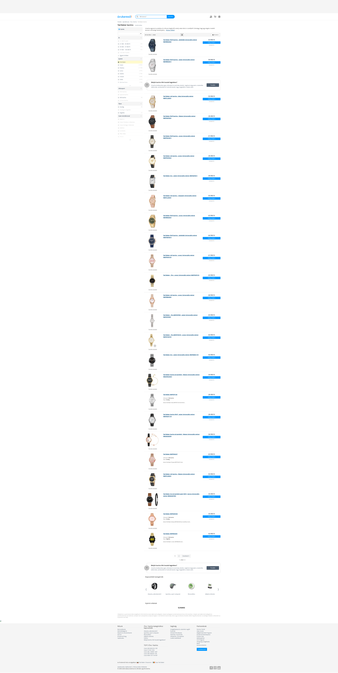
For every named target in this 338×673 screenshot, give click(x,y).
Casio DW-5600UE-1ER (150, 653)
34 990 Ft (211, 375)
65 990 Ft (211, 275)
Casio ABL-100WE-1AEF (150, 652)
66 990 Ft (211, 235)
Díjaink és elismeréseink (125, 633)
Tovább (212, 85)
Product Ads (200, 636)
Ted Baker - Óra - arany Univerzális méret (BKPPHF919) (181, 275)
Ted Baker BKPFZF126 (170, 394)
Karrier (120, 634)
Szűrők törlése (138, 25)
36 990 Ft (211, 434)
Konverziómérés (201, 645)
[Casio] (181, 607)
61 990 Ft (211, 136)
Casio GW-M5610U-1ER (150, 648)
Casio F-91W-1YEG (149, 650)
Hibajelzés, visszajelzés (177, 636)
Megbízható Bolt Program (204, 633)
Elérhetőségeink (122, 631)
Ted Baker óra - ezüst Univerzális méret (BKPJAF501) (180, 176)
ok (140, 33)
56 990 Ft (211, 355)
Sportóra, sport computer (173, 594)
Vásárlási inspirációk (176, 634)
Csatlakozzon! (202, 649)
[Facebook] (211, 667)
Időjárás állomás (210, 594)
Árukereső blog (122, 636)
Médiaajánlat (200, 638)
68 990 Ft (211, 295)
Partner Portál (201, 629)
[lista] (182, 34)
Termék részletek (152, 54)
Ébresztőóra (191, 594)
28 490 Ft (211, 116)
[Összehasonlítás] (211, 16)
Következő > (186, 556)
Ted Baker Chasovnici (145, 662)
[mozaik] (184, 34)
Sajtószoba (121, 638)
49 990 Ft (211, 176)
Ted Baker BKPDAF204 (170, 514)
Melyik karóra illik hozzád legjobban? (164, 82)
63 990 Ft (211, 40)
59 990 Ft (211, 60)
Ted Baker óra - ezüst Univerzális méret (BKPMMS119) (181, 355)
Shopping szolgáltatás (203, 641)
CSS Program (200, 640)
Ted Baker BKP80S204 (170, 534)
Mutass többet (170, 30)
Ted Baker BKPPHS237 (170, 454)
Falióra (146, 638)
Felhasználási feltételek (140, 667)
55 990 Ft (211, 96)
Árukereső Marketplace (203, 634)
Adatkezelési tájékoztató (125, 667)
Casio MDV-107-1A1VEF (150, 655)
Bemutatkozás (122, 629)
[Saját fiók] (219, 16)
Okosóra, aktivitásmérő (154, 594)
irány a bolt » (211, 42)
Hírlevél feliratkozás (176, 633)
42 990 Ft (211, 534)
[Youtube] (218, 667)
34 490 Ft (211, 494)
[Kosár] (215, 16)
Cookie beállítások (175, 638)
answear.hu (211, 45)
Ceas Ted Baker (159, 662)
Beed (198, 643)
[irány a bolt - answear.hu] (153, 45)
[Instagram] (215, 667)
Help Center (200, 631)
